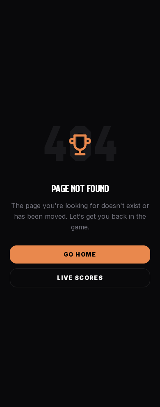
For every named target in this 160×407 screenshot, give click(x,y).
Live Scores (80, 277)
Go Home (80, 254)
